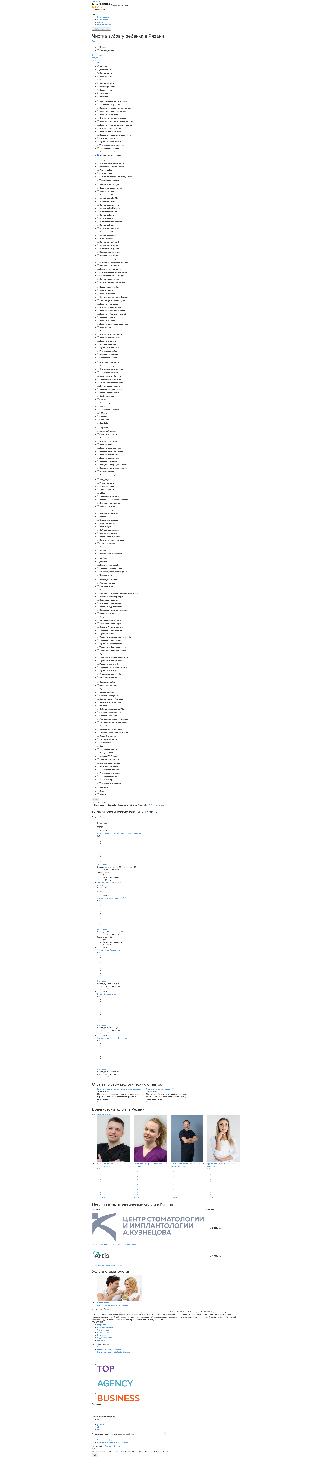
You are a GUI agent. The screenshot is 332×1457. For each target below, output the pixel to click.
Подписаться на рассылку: (104, 1434)
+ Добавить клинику (101, 29)
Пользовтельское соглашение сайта (112, 1442)
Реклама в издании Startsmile (109, 1349)
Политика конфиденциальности (110, 1439)
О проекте (101, 1324)
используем (100, 1451)
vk (98, 1421)
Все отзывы (102, 1101)
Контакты (101, 1340)
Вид (93, 41)
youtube (100, 1424)
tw (98, 1429)
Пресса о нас (103, 1332)
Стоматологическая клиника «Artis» (161, 1088)
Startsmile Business (105, 1330)
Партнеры (101, 1335)
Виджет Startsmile (104, 1337)
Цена (94, 60)
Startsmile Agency (112, 1446)
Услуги (95, 57)
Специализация (99, 55)
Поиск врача (102, 19)
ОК (95, 1455)
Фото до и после (104, 24)
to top (94, 1448)
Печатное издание (105, 1327)
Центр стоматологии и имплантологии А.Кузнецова (119, 1088)
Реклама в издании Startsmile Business (113, 1352)
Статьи (100, 22)
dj (98, 1419)
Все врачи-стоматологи (102, 1113)
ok (98, 1427)
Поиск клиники (103, 17)
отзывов (102, 864)
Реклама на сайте (104, 1346)
